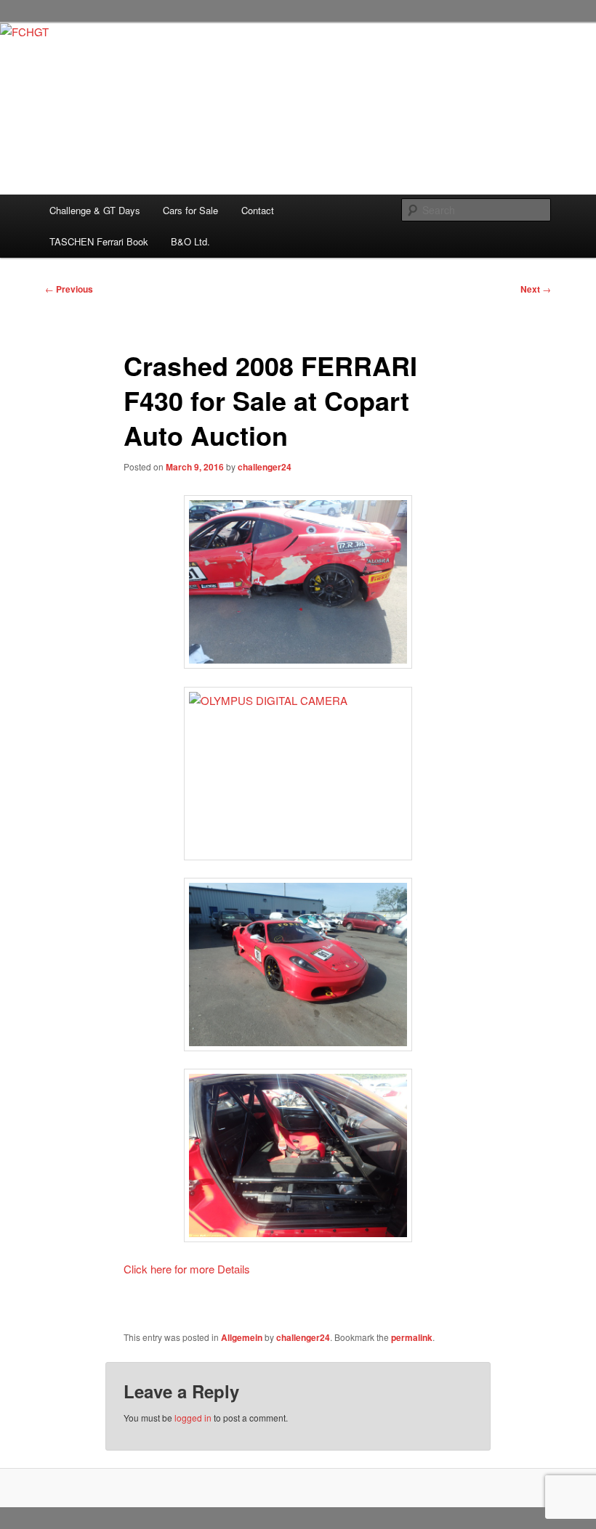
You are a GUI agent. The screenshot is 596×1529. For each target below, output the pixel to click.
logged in (193, 1417)
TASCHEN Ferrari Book (98, 241)
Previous (69, 288)
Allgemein (241, 1337)
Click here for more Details (187, 1268)
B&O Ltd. (190, 241)
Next (535, 288)
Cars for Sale (190, 210)
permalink (411, 1337)
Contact (257, 210)
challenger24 (264, 466)
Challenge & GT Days (94, 210)
